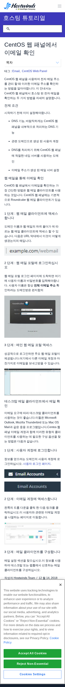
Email (16, 71)
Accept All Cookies (32, 653)
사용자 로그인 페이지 (37, 463)
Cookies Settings (33, 674)
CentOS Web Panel (34, 71)
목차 (9, 62)
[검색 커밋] (8, 28)
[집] (20, 6)
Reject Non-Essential (32, 663)
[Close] (60, 585)
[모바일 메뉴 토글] (59, 6)
